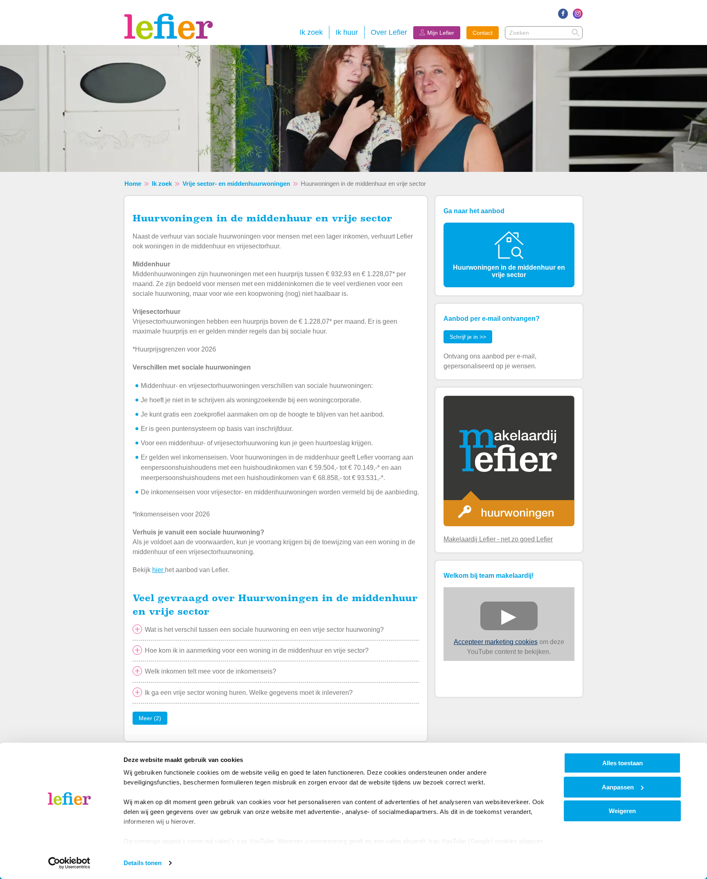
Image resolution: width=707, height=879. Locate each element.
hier (158, 569)
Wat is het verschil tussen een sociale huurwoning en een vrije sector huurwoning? (264, 629)
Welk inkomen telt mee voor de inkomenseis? (210, 671)
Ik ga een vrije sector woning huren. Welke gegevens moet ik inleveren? (249, 692)
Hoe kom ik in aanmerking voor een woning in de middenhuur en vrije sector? (257, 650)
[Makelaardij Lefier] (509, 460)
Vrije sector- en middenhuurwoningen (236, 183)
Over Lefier (389, 32)
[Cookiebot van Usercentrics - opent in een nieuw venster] (69, 863)
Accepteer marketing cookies (496, 641)
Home (132, 183)
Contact (483, 32)
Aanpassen (618, 787)
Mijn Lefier (440, 32)
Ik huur (346, 32)
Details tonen (143, 862)
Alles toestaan (622, 763)
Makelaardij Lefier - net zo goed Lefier (498, 539)
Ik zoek (311, 32)
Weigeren (622, 810)
